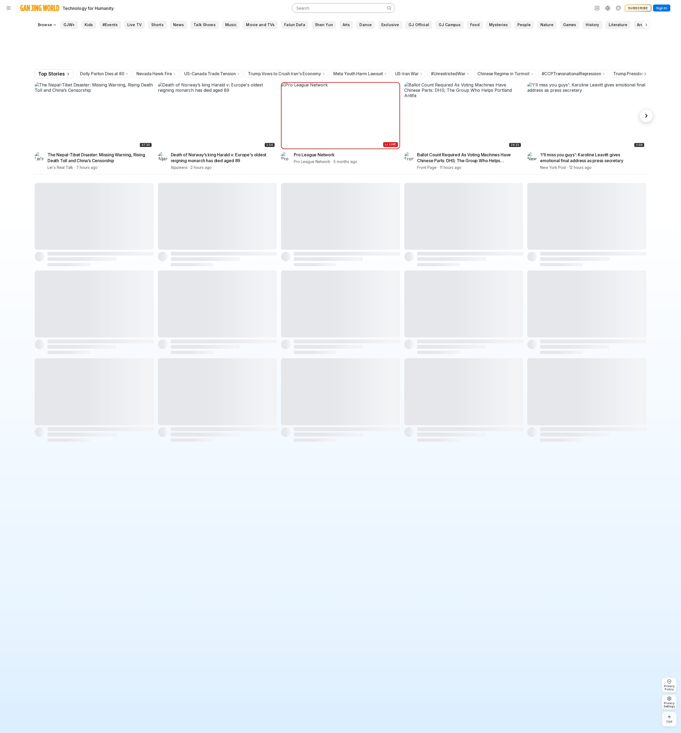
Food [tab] (475, 24)
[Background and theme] (618, 8)
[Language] (607, 8)
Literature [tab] (618, 24)
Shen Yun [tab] (324, 24)
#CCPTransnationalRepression (571, 73)
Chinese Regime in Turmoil (503, 73)
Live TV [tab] (134, 24)
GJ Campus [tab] (450, 24)
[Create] (597, 8)
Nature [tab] (546, 24)
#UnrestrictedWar (448, 73)
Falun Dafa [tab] (294, 24)
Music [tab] (231, 24)
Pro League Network (314, 154)
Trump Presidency (631, 73)
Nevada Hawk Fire (154, 73)
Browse (45, 24)
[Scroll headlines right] (644, 74)
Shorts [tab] (157, 24)
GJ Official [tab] (419, 24)
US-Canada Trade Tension (210, 73)
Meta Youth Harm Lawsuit (358, 73)
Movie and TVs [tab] (260, 24)
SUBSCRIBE (638, 8)
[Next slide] (646, 115)
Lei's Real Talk (60, 167)
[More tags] (646, 25)
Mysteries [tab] (498, 24)
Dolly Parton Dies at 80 (102, 73)
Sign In (661, 8)
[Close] (664, 684)
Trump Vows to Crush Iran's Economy (284, 73)
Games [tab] (569, 24)
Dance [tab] (365, 24)
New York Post (553, 167)
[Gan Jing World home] (39, 8)
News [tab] (178, 24)
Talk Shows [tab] (204, 24)
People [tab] (524, 24)
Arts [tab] (346, 24)
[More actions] (150, 154)
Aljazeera (179, 167)
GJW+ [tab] (69, 24)
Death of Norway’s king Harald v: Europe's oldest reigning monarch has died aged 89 (218, 157)
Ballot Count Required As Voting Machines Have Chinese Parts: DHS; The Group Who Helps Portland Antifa (464, 158)
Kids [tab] (89, 24)
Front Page (427, 167)
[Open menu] (8, 8)
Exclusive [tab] (390, 24)
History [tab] (592, 24)
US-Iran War (407, 73)
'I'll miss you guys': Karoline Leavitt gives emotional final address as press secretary (581, 157)
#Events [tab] (110, 24)
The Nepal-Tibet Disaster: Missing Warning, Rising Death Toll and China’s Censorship (96, 157)
